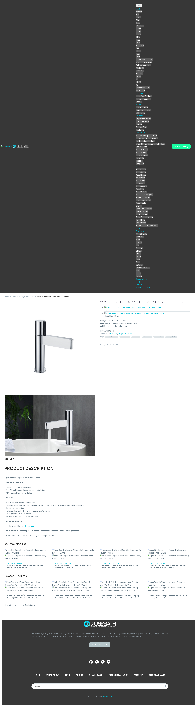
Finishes (79, 675)
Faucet (136, 337)
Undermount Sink (143, 87)
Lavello (139, 276)
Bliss (138, 20)
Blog (138, 282)
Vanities (139, 9)
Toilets (138, 228)
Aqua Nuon (140, 183)
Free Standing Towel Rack (147, 225)
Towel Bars (140, 220)
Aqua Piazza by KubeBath (146, 135)
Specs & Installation (117, 675)
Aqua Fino (140, 189)
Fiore (138, 40)
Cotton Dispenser (143, 200)
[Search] (165, 686)
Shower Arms (141, 152)
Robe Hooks (141, 203)
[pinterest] (108, 662)
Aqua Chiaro (141, 172)
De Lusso (140, 26)
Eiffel (138, 37)
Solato (138, 273)
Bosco (138, 17)
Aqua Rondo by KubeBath (147, 138)
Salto (138, 262)
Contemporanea (143, 268)
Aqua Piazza (141, 169)
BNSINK (139, 73)
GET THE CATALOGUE (99, 645)
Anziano (139, 11)
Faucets (139, 116)
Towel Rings (141, 222)
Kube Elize (140, 45)
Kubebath (107, 696)
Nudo (138, 54)
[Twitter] (110, 344)
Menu (139, 6)
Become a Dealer (143, 287)
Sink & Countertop (143, 65)
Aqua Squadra (141, 186)
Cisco (138, 23)
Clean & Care (95, 675)
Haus (138, 42)
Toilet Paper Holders (144, 217)
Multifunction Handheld (145, 141)
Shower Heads (142, 149)
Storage (139, 93)
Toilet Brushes (142, 214)
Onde (138, 253)
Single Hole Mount (143, 118)
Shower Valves (142, 155)
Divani (138, 28)
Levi (137, 48)
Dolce (138, 34)
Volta (138, 270)
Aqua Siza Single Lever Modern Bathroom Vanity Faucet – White (73, 566)
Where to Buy (52, 675)
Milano (138, 51)
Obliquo (139, 251)
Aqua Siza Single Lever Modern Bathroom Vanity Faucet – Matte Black (168, 566)
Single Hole (172, 337)
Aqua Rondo (141, 175)
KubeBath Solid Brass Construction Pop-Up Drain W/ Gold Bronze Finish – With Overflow (74, 597)
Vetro (138, 56)
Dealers (139, 284)
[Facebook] (107, 344)
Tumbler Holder (142, 211)
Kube (138, 239)
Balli (137, 14)
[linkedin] (91, 662)
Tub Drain (140, 237)
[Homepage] (15, 146)
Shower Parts (141, 147)
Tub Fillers (140, 130)
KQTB (138, 82)
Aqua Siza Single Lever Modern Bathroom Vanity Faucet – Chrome (25, 566)
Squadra (139, 248)
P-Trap (139, 124)
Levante (159, 337)
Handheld (140, 158)
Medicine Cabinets (143, 99)
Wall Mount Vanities (144, 62)
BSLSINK (140, 71)
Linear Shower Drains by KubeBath (150, 144)
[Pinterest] (114, 344)
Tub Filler (139, 161)
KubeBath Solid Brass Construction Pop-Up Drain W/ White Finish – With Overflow (25, 597)
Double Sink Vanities (144, 59)
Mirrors (138, 104)
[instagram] (97, 662)
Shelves (139, 102)
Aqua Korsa (140, 180)
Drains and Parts (142, 121)
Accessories (141, 166)
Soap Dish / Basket (144, 208)
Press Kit (138, 675)
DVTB (138, 76)
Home (7, 297)
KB (137, 85)
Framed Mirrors (142, 107)
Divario (138, 31)
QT (137, 79)
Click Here (29, 526)
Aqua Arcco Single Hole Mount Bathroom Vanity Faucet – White (120, 566)
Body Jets (140, 163)
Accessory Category (144, 194)
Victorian (139, 265)
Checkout (33, 605)
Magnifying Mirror (143, 197)
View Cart (25, 605)
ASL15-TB (140, 68)
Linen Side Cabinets (144, 96)
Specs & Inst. (141, 279)
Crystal (139, 242)
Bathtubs (140, 231)
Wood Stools (141, 192)
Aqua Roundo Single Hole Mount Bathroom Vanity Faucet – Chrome (168, 597)
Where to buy (181, 146)
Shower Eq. (140, 132)
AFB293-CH (112, 337)
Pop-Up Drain (141, 127)
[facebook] (103, 662)
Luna (138, 259)
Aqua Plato (140, 177)
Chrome (125, 337)
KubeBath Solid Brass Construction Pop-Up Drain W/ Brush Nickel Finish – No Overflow (120, 597)
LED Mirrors (140, 113)
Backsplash (140, 90)
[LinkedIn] (117, 344)
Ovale (138, 256)
